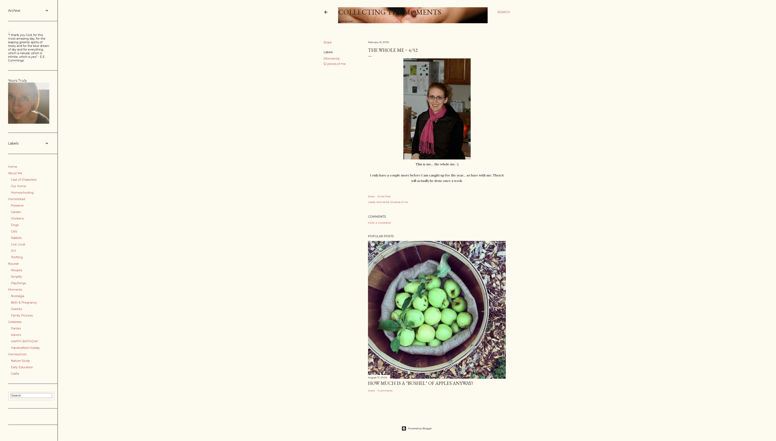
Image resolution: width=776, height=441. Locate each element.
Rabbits (16, 238)
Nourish (13, 264)
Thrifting (17, 257)
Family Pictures (22, 315)
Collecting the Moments (389, 12)
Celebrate (15, 322)
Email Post (384, 196)
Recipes (16, 270)
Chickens (17, 218)
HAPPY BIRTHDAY (24, 341)
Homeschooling (22, 192)
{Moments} (332, 58)
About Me (15, 173)
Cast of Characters (24, 179)
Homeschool (17, 354)
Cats (14, 231)
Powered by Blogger (420, 428)
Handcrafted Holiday (25, 348)
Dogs (15, 225)
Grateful (16, 309)
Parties (16, 328)
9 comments (385, 390)
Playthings (18, 283)
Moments (15, 289)
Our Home (18, 186)
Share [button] (328, 42)
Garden (16, 212)
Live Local (18, 244)
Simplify (16, 277)
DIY (13, 251)
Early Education (22, 367)
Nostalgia (17, 296)
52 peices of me (335, 64)
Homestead (16, 199)
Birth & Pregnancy (24, 302)
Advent (16, 335)
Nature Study (20, 361)
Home (12, 167)
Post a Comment (379, 222)
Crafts (15, 374)
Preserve (17, 205)
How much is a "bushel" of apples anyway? (420, 383)
